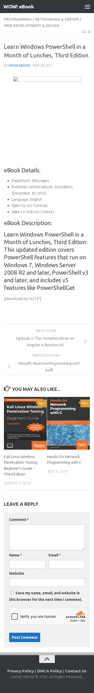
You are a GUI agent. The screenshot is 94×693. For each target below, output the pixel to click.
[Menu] (87, 6)
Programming (18, 19)
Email (55, 555)
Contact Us (76, 671)
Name (15, 555)
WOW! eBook (18, 6)
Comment (19, 520)
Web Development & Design (31, 26)
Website (16, 573)
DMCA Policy (49, 671)
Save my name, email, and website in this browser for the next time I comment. (45, 596)
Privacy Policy (20, 671)
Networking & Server (57, 19)
